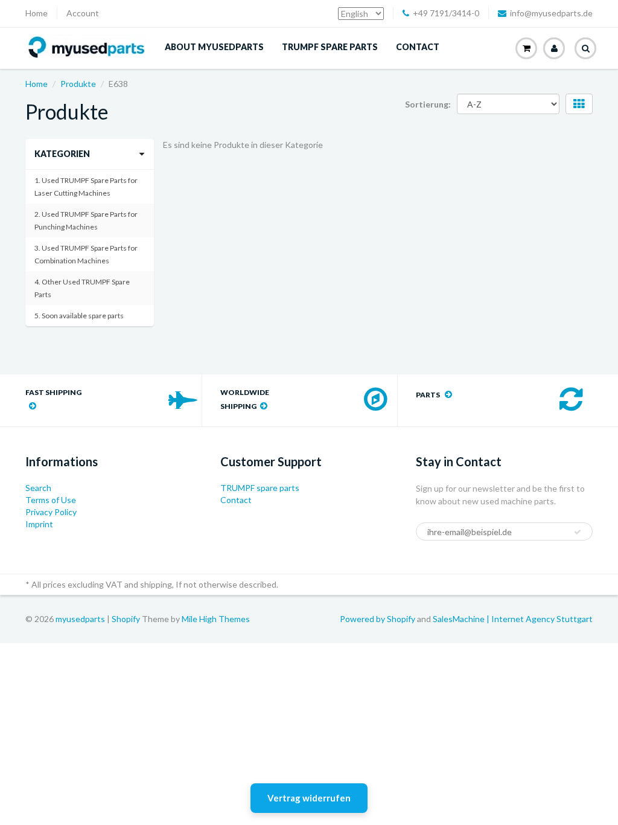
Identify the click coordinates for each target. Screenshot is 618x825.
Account (82, 13)
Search (38, 488)
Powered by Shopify (377, 619)
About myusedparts (214, 47)
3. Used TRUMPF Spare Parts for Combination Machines (86, 254)
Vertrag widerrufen (309, 797)
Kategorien (62, 154)
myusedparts (80, 619)
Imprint (39, 524)
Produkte (78, 84)
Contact (417, 47)
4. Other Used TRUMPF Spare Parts (82, 288)
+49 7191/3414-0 (446, 13)
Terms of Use (50, 500)
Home (36, 13)
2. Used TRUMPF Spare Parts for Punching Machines (86, 220)
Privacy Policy (51, 512)
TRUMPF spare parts (330, 47)
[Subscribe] (577, 532)
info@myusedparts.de (551, 13)
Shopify (126, 619)
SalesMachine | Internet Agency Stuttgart (513, 619)
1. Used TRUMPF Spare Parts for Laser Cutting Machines (86, 186)
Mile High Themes (216, 619)
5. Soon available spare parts (79, 315)
